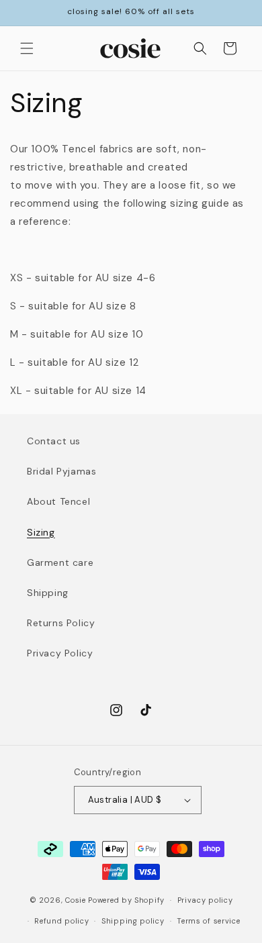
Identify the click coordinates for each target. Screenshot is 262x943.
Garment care (60, 562)
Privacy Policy (60, 653)
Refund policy (61, 921)
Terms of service (208, 921)
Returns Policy (61, 623)
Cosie (75, 900)
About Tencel (58, 501)
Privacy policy (205, 900)
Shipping (48, 593)
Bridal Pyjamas (61, 471)
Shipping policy (133, 921)
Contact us (54, 441)
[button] (27, 48)
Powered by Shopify (126, 900)
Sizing (41, 532)
